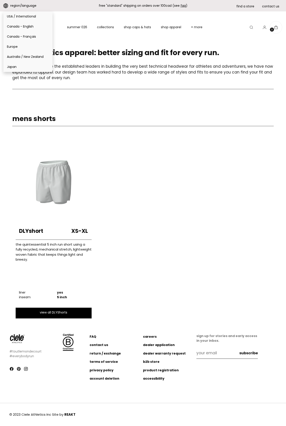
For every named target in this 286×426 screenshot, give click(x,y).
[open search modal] (251, 27)
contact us (270, 6)
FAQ (93, 336)
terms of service (104, 361)
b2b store (151, 361)
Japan (12, 67)
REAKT (70, 414)
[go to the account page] (262, 27)
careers (150, 336)
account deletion (104, 378)
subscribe (248, 353)
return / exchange (105, 353)
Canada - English (20, 26)
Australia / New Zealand (25, 56)
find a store (245, 6)
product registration (161, 370)
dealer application (159, 345)
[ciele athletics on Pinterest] (19, 370)
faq (183, 5)
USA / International (21, 16)
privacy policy (102, 370)
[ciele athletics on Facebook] (12, 370)
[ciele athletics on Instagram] (26, 370)
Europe (12, 46)
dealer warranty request (164, 353)
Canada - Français (21, 36)
